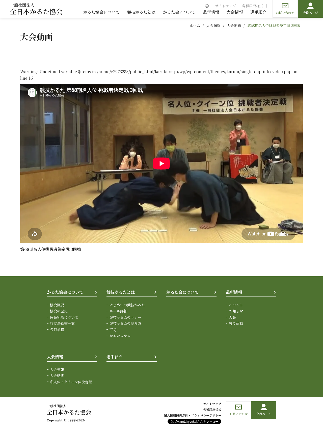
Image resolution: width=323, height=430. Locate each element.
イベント (236, 304)
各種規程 (57, 329)
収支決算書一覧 (62, 323)
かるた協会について (65, 292)
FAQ (113, 329)
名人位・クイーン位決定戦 (71, 381)
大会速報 (57, 369)
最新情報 (234, 292)
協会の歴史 (59, 310)
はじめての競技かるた (127, 304)
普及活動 (236, 323)
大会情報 (213, 25)
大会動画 (234, 25)
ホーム (195, 25)
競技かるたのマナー (125, 317)
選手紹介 (114, 357)
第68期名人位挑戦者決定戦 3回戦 (273, 25)
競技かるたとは (120, 292)
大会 (232, 317)
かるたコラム (120, 335)
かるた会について (182, 292)
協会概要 (57, 304)
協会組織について (64, 317)
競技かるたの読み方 (125, 323)
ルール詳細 (118, 310)
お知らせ (236, 310)
